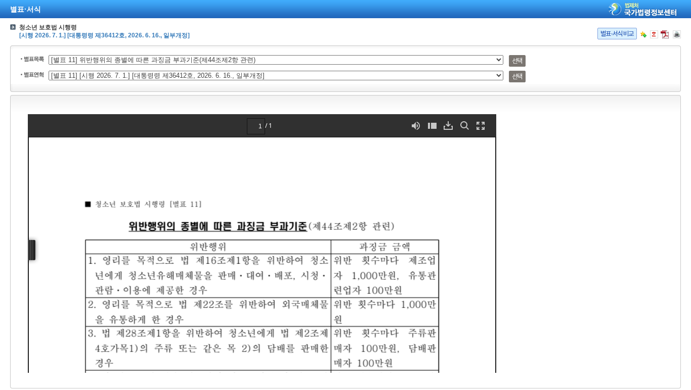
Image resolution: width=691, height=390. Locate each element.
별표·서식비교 (617, 33)
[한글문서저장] (654, 34)
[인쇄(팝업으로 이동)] (677, 34)
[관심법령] (643, 34)
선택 (517, 61)
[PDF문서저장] (665, 34)
